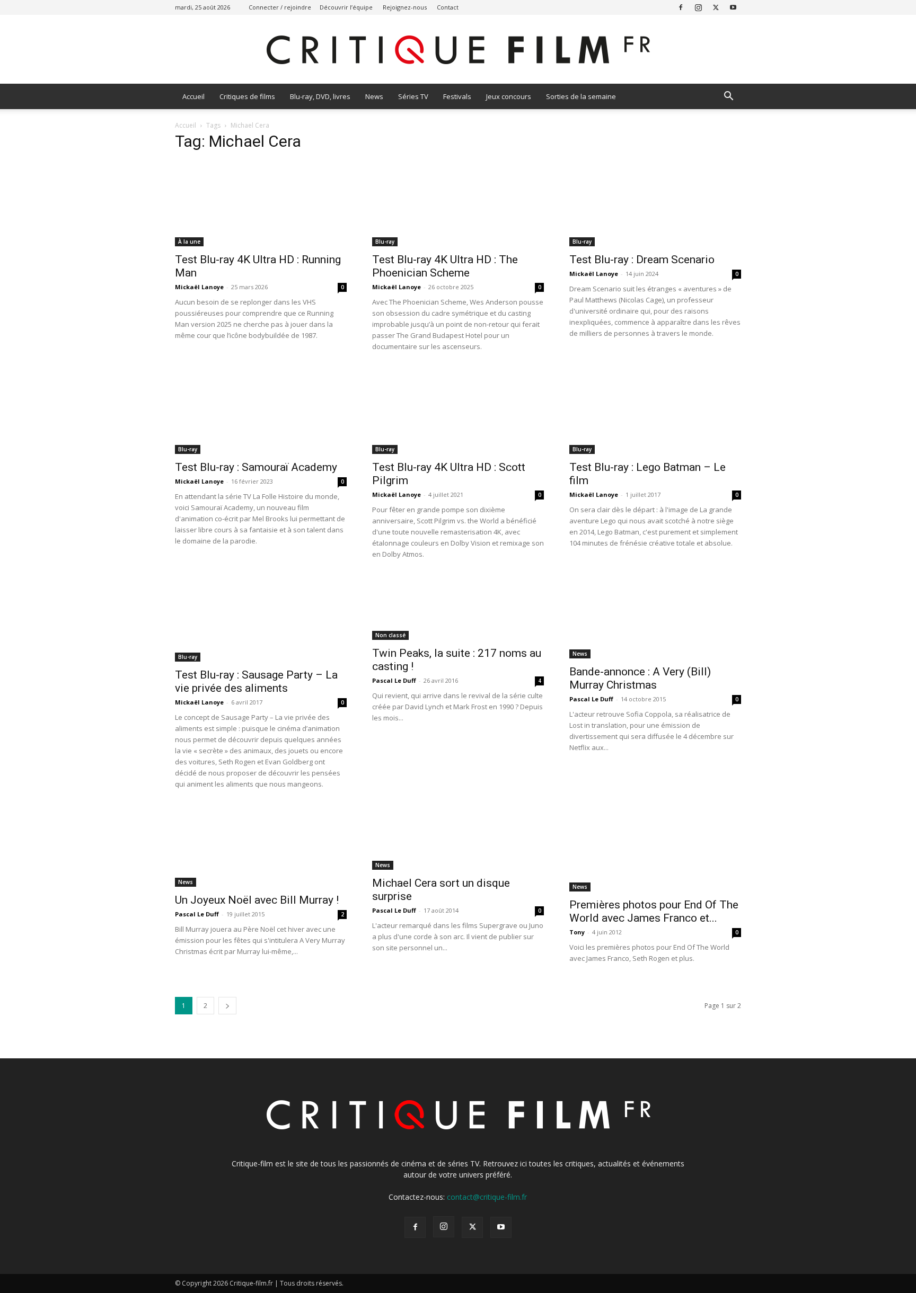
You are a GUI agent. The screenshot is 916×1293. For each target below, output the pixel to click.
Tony (577, 932)
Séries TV (413, 96)
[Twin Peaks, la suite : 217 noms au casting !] (458, 608)
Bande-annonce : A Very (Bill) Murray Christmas (640, 678)
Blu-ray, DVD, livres (320, 96)
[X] (716, 7)
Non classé (390, 635)
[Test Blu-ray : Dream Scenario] (655, 204)
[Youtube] (733, 7)
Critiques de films (247, 96)
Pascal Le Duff (394, 680)
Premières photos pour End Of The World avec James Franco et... (653, 911)
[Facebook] (681, 7)
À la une (189, 241)
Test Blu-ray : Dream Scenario (642, 259)
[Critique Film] (458, 50)
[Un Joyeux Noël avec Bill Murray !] (261, 847)
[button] (728, 97)
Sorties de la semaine (581, 96)
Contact (448, 7)
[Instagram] (698, 7)
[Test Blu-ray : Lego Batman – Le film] (655, 411)
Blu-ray (384, 241)
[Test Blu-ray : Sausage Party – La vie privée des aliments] (261, 619)
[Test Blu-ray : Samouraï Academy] (261, 411)
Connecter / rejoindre (280, 7)
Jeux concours (508, 96)
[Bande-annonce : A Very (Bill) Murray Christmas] (655, 617)
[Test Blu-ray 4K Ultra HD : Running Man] (261, 204)
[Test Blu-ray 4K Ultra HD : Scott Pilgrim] (458, 411)
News (374, 96)
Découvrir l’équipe (346, 7)
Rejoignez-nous (405, 7)
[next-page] (227, 1005)
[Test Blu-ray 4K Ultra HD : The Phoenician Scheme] (458, 204)
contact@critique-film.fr (487, 1197)
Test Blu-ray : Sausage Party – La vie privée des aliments (256, 681)
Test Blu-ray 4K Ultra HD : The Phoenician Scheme (445, 266)
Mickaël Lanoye (199, 287)
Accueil (193, 96)
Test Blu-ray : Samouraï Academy (256, 467)
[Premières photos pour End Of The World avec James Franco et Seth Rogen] (655, 849)
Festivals (457, 96)
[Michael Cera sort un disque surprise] (458, 838)
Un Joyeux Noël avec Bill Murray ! (257, 900)
